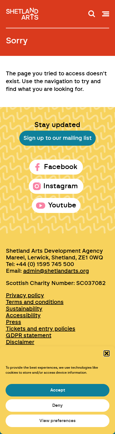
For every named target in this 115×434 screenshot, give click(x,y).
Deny (57, 405)
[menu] (105, 13)
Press (13, 322)
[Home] (22, 12)
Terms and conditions (35, 302)
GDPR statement (28, 335)
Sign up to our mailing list (57, 138)
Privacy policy (25, 295)
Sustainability (24, 309)
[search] (91, 13)
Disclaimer (20, 342)
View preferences (57, 421)
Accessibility (23, 315)
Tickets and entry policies (40, 329)
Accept (57, 390)
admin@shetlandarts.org (56, 271)
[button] (106, 353)
